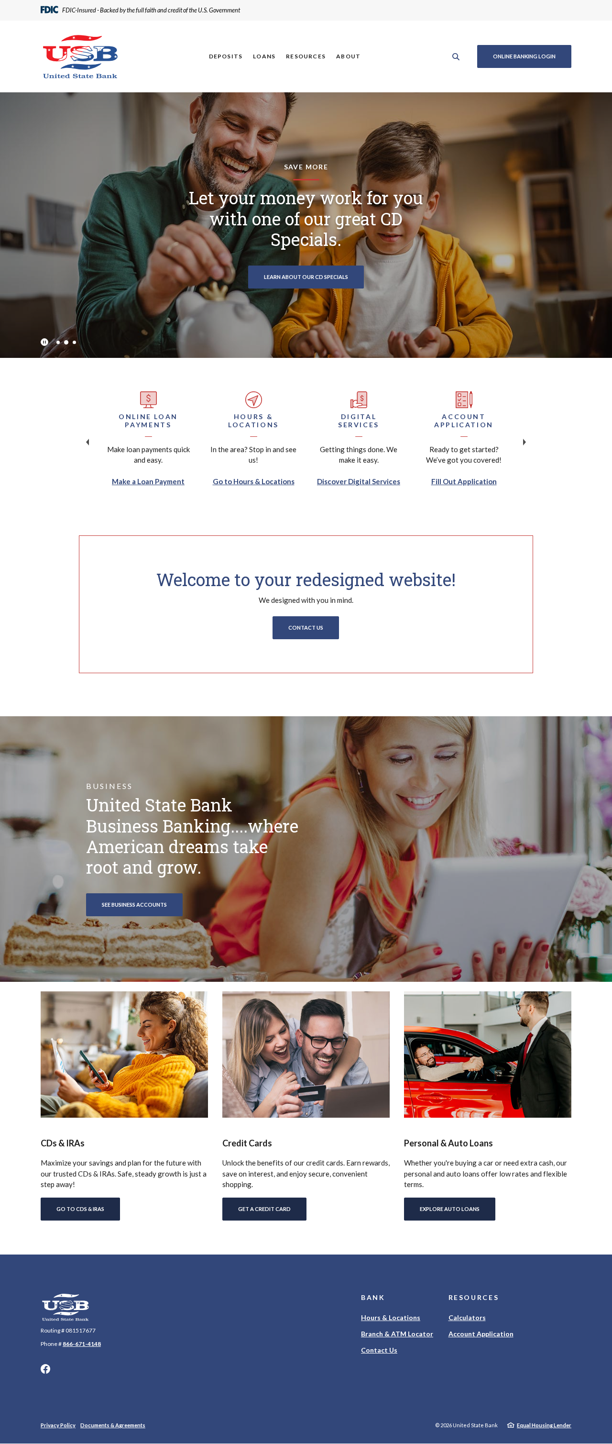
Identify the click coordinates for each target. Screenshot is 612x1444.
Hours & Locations (390, 1317)
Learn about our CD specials (306, 277)
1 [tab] (58, 342)
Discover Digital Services (358, 481)
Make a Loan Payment (148, 481)
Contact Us (305, 627)
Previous (87, 442)
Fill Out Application (464, 481)
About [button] (348, 56)
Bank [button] (373, 1297)
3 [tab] (74, 342)
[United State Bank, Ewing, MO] (80, 56)
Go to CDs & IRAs (80, 1209)
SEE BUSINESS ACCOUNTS (134, 904)
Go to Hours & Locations (254, 481)
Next (524, 442)
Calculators (467, 1317)
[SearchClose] (456, 57)
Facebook (45, 1369)
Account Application (481, 1334)
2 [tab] (66, 342)
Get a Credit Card (264, 1209)
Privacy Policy (58, 1425)
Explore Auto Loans (450, 1209)
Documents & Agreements (112, 1425)
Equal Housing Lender (544, 1425)
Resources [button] (306, 56)
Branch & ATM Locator (397, 1334)
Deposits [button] (226, 56)
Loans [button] (264, 56)
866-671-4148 (82, 1343)
